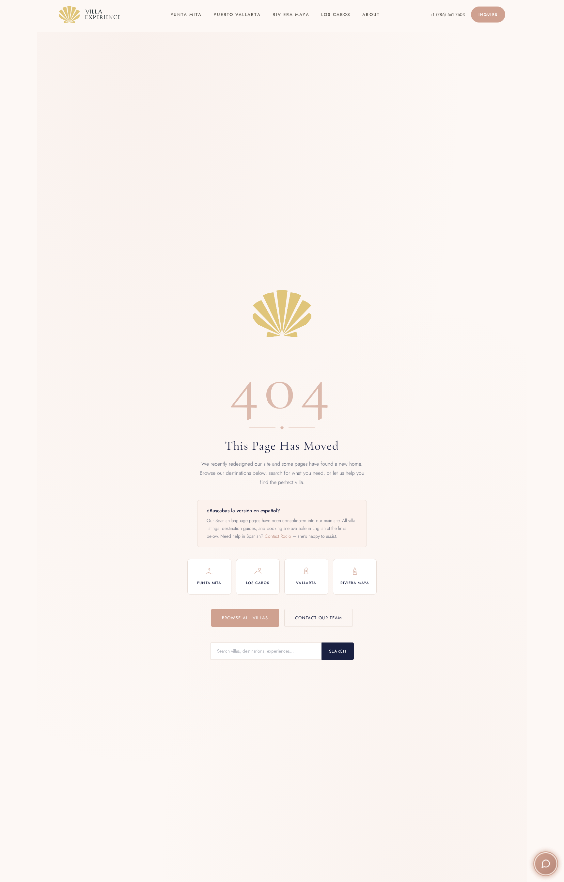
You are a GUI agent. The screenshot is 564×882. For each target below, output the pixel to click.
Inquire (488, 14)
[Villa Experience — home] (89, 14)
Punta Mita (186, 14)
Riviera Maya (291, 14)
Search (337, 651)
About (371, 14)
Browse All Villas (245, 618)
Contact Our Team (318, 618)
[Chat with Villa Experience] (545, 863)
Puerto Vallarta (236, 14)
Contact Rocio (278, 536)
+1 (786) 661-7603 (447, 14)
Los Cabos (336, 14)
